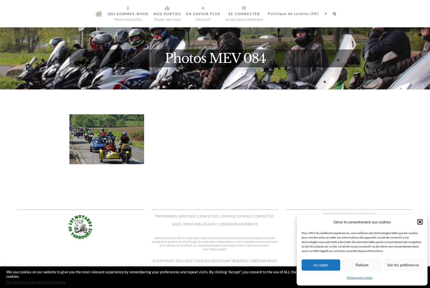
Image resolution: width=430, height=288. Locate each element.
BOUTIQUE (187, 216)
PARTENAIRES (166, 216)
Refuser (362, 265)
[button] (420, 221)
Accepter (321, 265)
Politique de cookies (360, 278)
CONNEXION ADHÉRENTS (238, 224)
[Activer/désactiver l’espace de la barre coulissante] (323, 13)
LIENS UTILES (208, 216)
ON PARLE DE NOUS (236, 216)
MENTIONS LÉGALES (199, 224)
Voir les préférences (403, 265)
